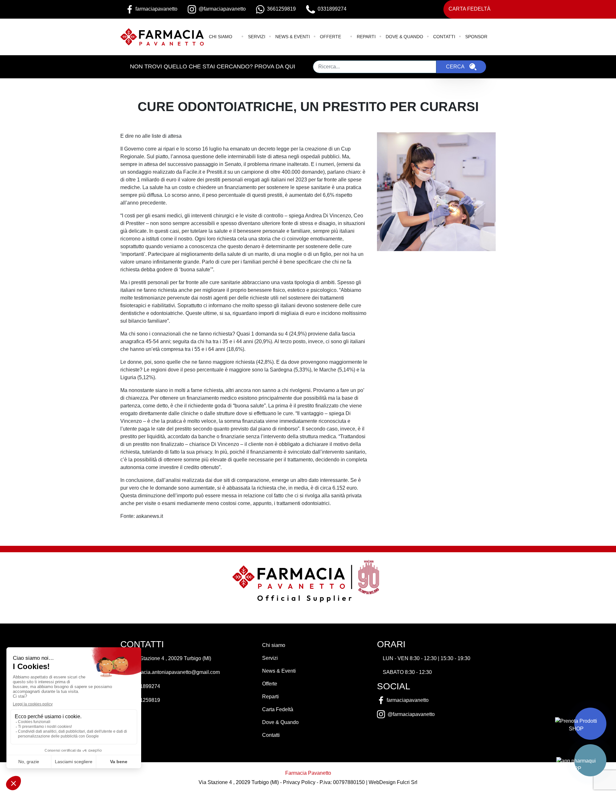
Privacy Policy (299, 782)
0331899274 (145, 686)
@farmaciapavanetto (411, 714)
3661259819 (145, 700)
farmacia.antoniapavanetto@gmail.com (175, 672)
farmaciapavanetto (408, 700)
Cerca (455, 66)
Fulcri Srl (407, 782)
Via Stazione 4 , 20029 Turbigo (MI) (171, 658)
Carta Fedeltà (470, 9)
